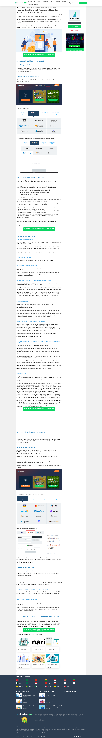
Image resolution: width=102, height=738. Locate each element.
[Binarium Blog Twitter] (76, 736)
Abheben (58, 1)
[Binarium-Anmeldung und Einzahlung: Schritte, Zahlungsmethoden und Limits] (19, 707)
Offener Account (74, 26)
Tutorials (39, 1)
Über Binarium (27, 732)
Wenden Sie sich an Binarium (40, 736)
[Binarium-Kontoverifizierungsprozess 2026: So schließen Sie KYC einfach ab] (23, 642)
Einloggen (52, 1)
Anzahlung (64, 1)
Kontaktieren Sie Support (33, 4)
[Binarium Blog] (24, 715)
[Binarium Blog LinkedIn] (80, 736)
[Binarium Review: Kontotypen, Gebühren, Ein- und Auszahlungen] (38, 642)
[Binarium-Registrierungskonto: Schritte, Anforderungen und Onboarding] (19, 695)
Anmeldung (45, 1)
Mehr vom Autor (37, 634)
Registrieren (83, 2)
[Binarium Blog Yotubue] (78, 736)
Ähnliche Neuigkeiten (23, 634)
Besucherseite (75, 22)
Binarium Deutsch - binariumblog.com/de (25, 736)
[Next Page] (20, 671)
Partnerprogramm (35, 732)
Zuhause (30, 1)
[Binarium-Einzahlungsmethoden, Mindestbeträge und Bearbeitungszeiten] (42, 701)
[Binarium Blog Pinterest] (84, 736)
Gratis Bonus (75, 30)
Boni (34, 1)
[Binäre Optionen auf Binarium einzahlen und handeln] (23, 658)
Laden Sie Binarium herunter (47, 732)
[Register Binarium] (75, 41)
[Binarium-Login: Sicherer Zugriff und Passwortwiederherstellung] (42, 707)
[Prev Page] (17, 671)
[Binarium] (74, 19)
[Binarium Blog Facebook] (74, 736)
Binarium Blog (20, 732)
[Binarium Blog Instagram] (82, 736)
